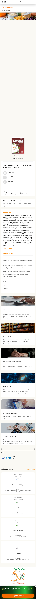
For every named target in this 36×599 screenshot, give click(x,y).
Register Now (17, 596)
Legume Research (8, 7)
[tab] (18, 188)
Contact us (18, 449)
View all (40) (30, 469)
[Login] (21, 2)
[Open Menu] (3, 2)
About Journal (6, 10)
